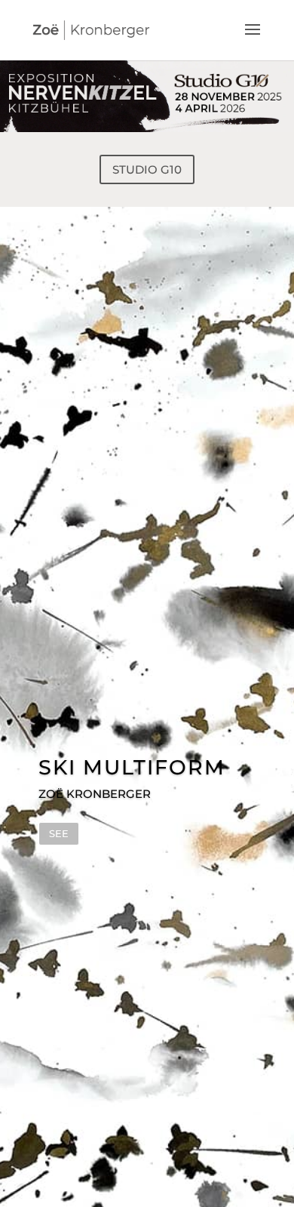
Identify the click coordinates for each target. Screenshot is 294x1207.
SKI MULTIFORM (131, 767)
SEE (59, 833)
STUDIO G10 (147, 169)
